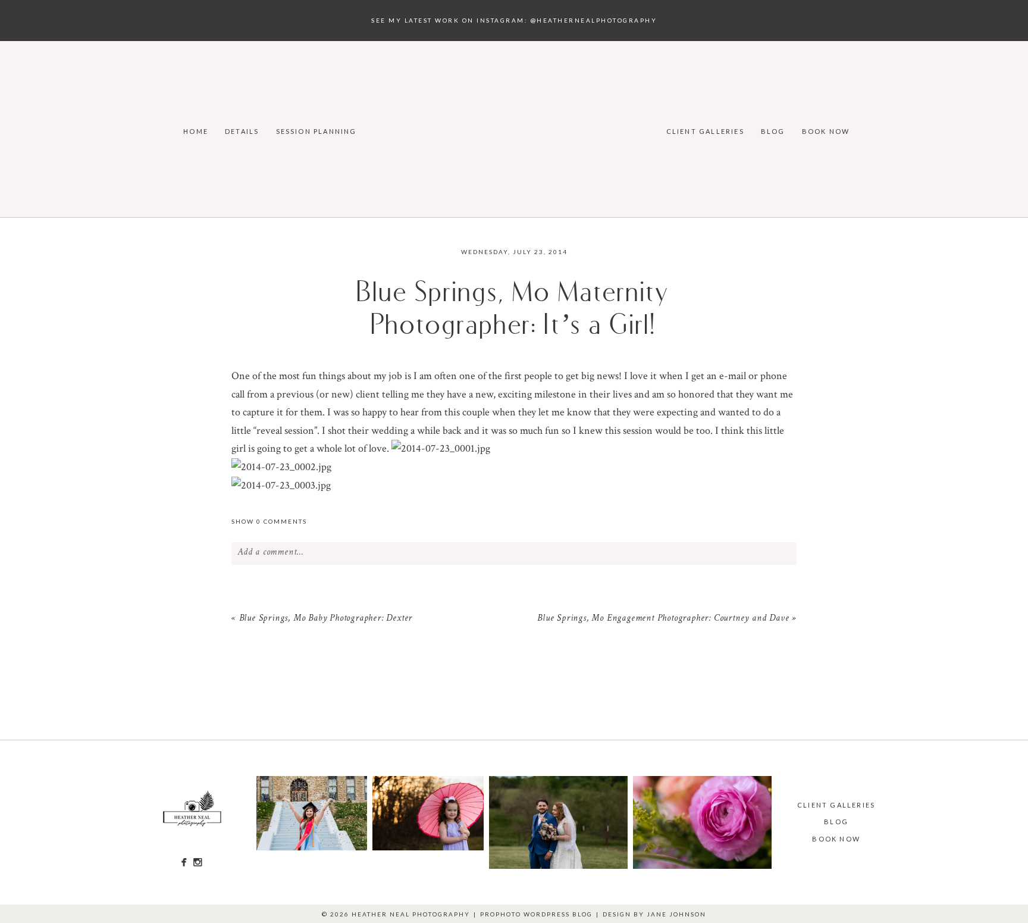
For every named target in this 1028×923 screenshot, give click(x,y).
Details (242, 131)
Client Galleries (705, 131)
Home (195, 131)
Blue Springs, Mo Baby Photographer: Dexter (326, 619)
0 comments (269, 521)
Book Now (826, 131)
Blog (773, 131)
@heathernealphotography (594, 20)
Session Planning (316, 131)
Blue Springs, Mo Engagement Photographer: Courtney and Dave (663, 619)
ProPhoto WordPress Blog (536, 914)
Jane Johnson (676, 914)
